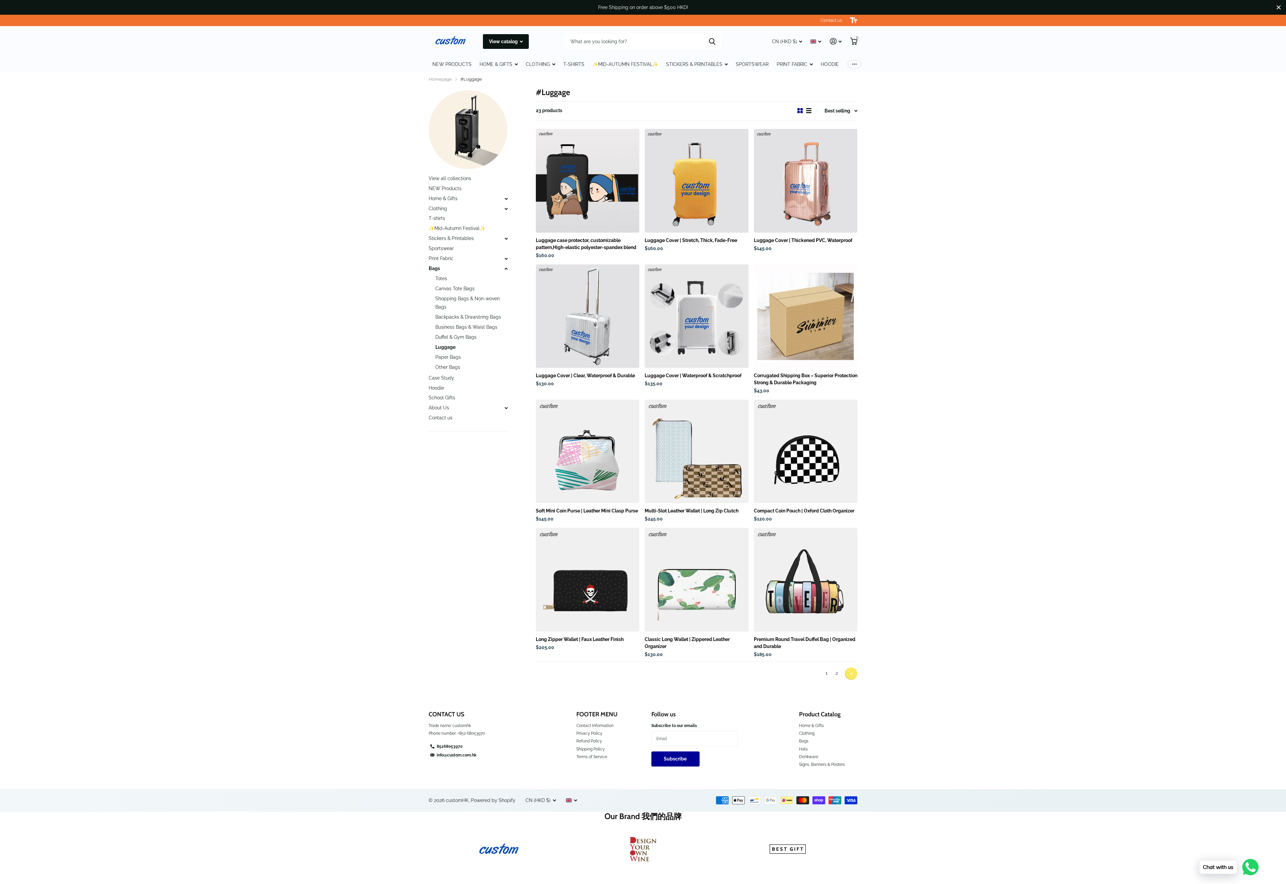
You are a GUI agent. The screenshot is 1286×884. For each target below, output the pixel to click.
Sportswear (752, 64)
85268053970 (449, 746)
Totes (441, 278)
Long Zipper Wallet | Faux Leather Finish (580, 639)
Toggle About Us (506, 408)
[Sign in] (836, 41)
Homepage (440, 79)
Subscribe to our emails (674, 725)
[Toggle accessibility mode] (853, 20)
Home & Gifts (443, 198)
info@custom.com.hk (457, 755)
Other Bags (447, 367)
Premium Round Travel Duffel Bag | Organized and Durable (804, 643)
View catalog (504, 41)
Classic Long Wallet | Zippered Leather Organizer (687, 643)
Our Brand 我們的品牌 (643, 816)
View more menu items (854, 64)
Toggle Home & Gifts (506, 199)
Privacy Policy (589, 733)
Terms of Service (591, 756)
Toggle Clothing (506, 209)
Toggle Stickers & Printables (506, 238)
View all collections (450, 178)
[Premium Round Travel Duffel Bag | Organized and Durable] (805, 579)
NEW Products (452, 64)
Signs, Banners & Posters (822, 764)
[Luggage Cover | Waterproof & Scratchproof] (696, 316)
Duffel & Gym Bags (456, 337)
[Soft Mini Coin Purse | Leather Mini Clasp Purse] (587, 451)
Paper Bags (448, 357)
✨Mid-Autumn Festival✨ (625, 64)
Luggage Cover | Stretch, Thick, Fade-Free (691, 240)
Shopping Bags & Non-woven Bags (467, 303)
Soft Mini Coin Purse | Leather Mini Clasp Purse (587, 510)
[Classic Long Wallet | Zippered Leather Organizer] (696, 579)
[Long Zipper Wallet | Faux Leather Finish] (587, 579)
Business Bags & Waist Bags (466, 327)
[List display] (808, 110)
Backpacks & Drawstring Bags (468, 317)
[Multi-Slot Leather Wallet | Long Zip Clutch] (696, 451)
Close (1278, 7)
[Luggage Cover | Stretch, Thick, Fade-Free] (696, 180)
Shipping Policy (590, 749)
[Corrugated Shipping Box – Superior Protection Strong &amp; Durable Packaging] (805, 316)
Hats (803, 749)
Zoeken (712, 41)
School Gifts (442, 397)
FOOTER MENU (597, 714)
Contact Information (595, 725)
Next (851, 673)
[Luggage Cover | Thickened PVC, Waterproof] (805, 180)
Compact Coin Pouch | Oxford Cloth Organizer (804, 510)
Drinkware (808, 756)
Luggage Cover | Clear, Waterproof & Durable (585, 375)
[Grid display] (800, 110)
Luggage (445, 347)
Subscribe (676, 758)
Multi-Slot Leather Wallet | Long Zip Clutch (691, 510)
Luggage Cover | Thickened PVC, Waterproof (803, 240)
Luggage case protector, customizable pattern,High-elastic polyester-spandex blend (586, 244)
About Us (439, 407)
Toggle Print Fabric (506, 258)
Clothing (438, 208)
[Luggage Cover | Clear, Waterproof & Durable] (587, 316)
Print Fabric (792, 64)
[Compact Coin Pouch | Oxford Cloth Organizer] (805, 451)
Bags (434, 268)
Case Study (441, 378)
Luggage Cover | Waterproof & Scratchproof (693, 375)
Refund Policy (589, 741)
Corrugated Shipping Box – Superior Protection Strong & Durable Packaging (805, 379)
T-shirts (573, 64)
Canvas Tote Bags (455, 288)
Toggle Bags (506, 268)
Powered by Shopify (493, 800)
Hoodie (830, 64)
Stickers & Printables (694, 64)
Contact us (440, 417)
